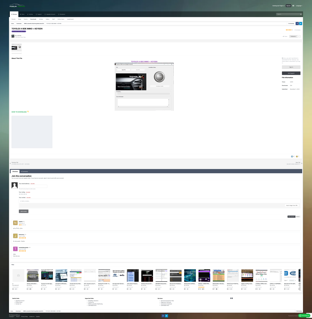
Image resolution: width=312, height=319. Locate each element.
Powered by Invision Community (295, 315)
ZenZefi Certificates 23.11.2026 (64, 283)
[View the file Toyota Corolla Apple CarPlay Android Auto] (47, 275)
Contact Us (18, 304)
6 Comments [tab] (24, 171)
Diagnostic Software (166, 302)
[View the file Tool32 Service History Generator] (76, 275)
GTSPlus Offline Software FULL (264, 283)
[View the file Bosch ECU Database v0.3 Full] (176, 275)
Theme (17, 316)
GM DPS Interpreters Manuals (164, 283)
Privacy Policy (19, 302)
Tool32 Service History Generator (79, 283)
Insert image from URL (292, 205)
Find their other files (20, 37)
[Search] (301, 14)
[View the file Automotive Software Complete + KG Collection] (190, 275)
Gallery (47, 19)
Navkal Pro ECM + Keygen (105, 283)
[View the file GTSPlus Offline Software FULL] (261, 275)
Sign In (291, 67)
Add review (24, 211)
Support (39, 14)
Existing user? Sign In (278, 5)
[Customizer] (293, 5)
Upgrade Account (50, 14)
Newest (298, 216)
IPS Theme (11, 315)
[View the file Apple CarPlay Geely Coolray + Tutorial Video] (247, 275)
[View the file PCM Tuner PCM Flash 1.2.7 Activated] (233, 275)
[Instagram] (232, 298)
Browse (15, 14)
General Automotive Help (167, 300)
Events (25, 19)
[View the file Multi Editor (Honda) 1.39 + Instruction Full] (219, 275)
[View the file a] (18, 275)
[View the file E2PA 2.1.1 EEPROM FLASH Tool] (276, 275)
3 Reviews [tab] (15, 171)
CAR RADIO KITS (92, 305)
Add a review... (25, 201)
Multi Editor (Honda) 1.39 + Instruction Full (224, 283)
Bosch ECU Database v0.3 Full (178, 283)
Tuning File (91, 302)
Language (298, 5)
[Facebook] (230, 298)
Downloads (33, 19)
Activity (31, 14)
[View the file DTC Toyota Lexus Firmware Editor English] (90, 275)
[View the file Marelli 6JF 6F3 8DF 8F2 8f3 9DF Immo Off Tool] (290, 275)
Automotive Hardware (166, 304)
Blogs (19, 19)
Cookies (38, 316)
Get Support (291, 73)
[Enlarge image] (144, 86)
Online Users (61, 19)
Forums (13, 19)
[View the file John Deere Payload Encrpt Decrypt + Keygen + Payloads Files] (133, 275)
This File (295, 14)
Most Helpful (291, 216)
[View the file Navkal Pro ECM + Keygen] (104, 275)
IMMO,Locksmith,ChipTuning (95, 304)
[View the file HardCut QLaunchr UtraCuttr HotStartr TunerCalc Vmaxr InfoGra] (147, 275)
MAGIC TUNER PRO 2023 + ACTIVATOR (209, 283)
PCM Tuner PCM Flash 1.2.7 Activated (237, 283)
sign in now (47, 178)
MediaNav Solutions (93, 300)
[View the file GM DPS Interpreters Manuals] (161, 275)
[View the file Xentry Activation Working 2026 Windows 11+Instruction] (33, 275)
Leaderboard (70, 19)
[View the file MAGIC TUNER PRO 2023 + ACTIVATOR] (204, 275)
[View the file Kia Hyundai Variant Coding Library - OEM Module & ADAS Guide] (118, 275)
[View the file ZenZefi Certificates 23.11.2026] (61, 275)
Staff (53, 19)
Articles (41, 19)
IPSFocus (18, 315)
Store (22, 14)
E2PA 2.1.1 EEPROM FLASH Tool (278, 283)
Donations (62, 14)
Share (285, 36)
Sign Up (288, 5)
